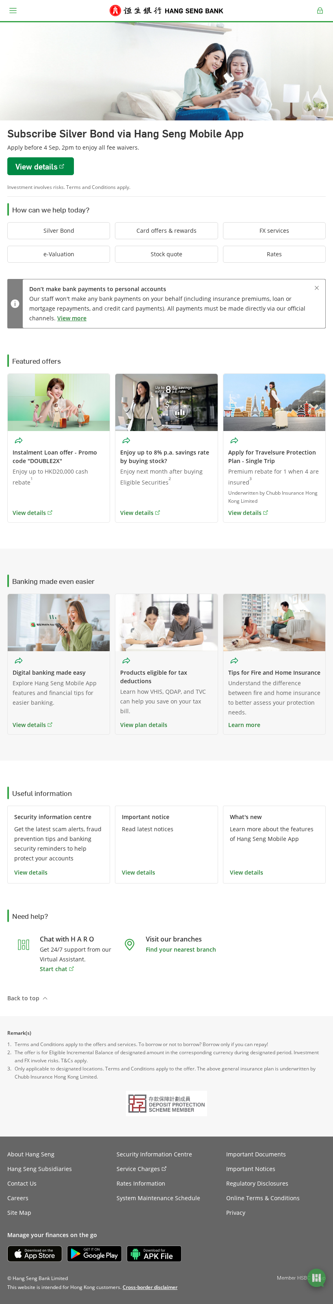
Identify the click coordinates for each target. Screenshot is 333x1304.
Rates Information (141, 1183)
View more (71, 318)
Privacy (235, 1212)
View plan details (143, 725)
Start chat (53, 969)
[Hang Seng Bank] (166, 10)
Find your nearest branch (181, 949)
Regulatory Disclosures (257, 1183)
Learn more (244, 725)
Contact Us (22, 1183)
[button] (13, 10)
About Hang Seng (30, 1154)
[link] (150, 1287)
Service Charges (138, 1169)
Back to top (23, 998)
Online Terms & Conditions (263, 1198)
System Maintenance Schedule (158, 1198)
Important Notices (250, 1169)
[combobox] (19, 440)
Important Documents (256, 1154)
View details (29, 725)
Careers (17, 1198)
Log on (320, 15)
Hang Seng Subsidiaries (39, 1169)
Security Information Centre (154, 1154)
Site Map (19, 1212)
